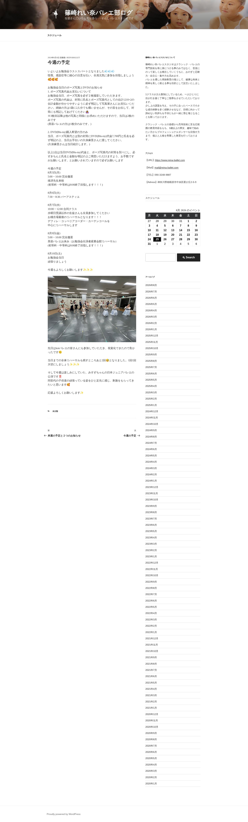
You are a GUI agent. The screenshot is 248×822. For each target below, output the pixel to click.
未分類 (55, 411)
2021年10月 (151, 651)
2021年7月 (151, 670)
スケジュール (54, 35)
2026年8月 (151, 285)
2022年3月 (151, 619)
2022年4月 (151, 613)
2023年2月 (151, 550)
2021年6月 (151, 676)
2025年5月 (151, 379)
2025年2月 (151, 398)
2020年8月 (151, 739)
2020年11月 (151, 720)
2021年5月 (151, 682)
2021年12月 (151, 638)
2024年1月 (151, 480)
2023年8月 (151, 512)
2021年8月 (151, 663)
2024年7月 (151, 443)
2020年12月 (151, 714)
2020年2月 (151, 777)
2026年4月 (151, 310)
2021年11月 (151, 644)
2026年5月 (151, 304)
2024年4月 (151, 461)
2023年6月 (151, 525)
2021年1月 (151, 707)
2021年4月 (151, 689)
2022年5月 (151, 607)
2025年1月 (151, 405)
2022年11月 (151, 569)
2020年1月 (151, 783)
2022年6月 (151, 600)
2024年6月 (151, 449)
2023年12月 (151, 487)
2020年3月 (151, 771)
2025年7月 (151, 367)
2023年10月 (151, 499)
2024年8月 (151, 436)
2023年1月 (151, 556)
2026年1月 (151, 329)
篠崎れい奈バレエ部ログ (99, 12)
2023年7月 (151, 518)
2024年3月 (151, 468)
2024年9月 (151, 430)
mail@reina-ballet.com (166, 167)
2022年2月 (151, 625)
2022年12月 (151, 562)
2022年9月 (151, 581)
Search (188, 258)
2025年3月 (151, 392)
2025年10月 (151, 348)
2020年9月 (151, 733)
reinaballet (73, 58)
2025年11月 (151, 342)
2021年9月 (151, 657)
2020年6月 (151, 752)
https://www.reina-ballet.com (170, 160)
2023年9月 (151, 506)
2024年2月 (151, 474)
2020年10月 (151, 726)
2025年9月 (151, 354)
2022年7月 (151, 594)
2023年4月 (151, 537)
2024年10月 (151, 424)
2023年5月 (151, 531)
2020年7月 (151, 745)
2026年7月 (151, 291)
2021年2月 (151, 701)
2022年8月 (151, 588)
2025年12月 (151, 335)
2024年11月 (151, 417)
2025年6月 (151, 373)
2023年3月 (151, 543)
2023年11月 (151, 493)
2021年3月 (151, 695)
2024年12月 (151, 411)
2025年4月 (151, 386)
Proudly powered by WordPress (63, 814)
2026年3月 (151, 316)
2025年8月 (151, 361)
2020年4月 (151, 764)
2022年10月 (151, 575)
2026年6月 (151, 297)
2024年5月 (151, 455)
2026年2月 (151, 323)
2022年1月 (151, 632)
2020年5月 (151, 758)
